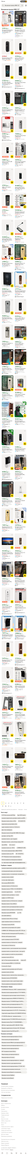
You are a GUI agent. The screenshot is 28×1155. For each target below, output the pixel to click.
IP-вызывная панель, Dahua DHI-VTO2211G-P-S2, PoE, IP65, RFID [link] (7, 291)
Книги (2, 1124)
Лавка (11, 1153)
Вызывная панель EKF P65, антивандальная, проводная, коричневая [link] (20, 581)
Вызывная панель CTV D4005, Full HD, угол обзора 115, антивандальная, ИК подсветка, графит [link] (20, 110)
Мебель (3, 1105)
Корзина (21, 1153)
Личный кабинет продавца (7, 1086)
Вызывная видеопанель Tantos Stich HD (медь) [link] (20, 291)
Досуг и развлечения (6, 1103)
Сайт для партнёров (5, 1092)
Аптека (2, 1117)
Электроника (4, 1111)
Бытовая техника (5, 1107)
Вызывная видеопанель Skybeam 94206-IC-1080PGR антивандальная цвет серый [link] (7, 715)
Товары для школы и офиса (7, 1126)
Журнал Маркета (5, 1145)
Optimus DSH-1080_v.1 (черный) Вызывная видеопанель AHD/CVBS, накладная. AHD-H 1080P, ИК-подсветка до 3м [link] (20, 318)
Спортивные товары (5, 1128)
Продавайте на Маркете (6, 1088)
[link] (8, 815)
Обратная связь (4, 1141)
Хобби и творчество (5, 1120)
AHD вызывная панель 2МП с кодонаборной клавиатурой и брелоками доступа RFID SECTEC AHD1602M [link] (20, 687)
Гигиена (3, 1109)
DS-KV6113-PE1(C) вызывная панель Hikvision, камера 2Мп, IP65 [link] (7, 474)
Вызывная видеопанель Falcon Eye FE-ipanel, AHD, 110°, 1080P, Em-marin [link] (20, 449)
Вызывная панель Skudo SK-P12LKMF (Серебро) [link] (7, 635)
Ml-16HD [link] (4, 211)
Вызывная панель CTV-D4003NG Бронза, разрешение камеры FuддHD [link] (7, 661)
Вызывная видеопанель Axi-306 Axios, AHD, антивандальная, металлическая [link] (7, 31)
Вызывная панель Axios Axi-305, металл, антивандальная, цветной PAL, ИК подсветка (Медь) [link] (7, 264)
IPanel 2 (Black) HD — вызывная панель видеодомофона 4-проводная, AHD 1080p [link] (20, 344)
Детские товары (5, 1134)
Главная (2, 1153)
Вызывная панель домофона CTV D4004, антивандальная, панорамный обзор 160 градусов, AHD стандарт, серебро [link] (7, 395)
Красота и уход (4, 1119)
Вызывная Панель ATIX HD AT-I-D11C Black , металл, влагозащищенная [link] (7, 58)
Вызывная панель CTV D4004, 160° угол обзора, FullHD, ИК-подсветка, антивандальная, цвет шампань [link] (20, 264)
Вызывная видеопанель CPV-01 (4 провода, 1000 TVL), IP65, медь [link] (20, 369)
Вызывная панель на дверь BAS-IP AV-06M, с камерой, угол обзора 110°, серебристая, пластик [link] (7, 318)
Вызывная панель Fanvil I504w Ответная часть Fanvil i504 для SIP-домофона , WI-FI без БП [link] (7, 553)
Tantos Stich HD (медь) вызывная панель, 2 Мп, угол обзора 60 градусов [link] (7, 687)
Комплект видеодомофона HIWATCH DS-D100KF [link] (7, 136)
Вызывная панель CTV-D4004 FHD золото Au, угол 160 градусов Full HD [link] (7, 527)
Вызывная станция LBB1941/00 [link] (19, 239)
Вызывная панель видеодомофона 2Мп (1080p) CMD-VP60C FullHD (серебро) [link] (7, 581)
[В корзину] (12, 25)
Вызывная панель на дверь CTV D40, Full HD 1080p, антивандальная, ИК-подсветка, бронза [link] (7, 369)
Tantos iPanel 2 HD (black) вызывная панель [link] (20, 607)
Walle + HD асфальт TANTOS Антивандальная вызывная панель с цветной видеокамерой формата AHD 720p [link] (7, 188)
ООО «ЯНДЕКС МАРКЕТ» (10, 1147)
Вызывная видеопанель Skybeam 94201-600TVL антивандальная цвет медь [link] (7, 793)
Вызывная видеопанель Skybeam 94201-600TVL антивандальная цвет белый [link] (20, 741)
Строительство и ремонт (6, 1132)
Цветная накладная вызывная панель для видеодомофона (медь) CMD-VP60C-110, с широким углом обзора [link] (20, 793)
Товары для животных (6, 1130)
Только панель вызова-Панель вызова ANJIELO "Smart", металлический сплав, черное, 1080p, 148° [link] (20, 715)
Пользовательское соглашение (8, 1139)
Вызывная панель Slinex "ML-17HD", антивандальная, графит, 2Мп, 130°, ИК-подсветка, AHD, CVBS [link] (20, 83)
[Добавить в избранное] (12, 12)
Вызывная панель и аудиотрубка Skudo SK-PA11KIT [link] (20, 636)
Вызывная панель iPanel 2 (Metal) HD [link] (20, 136)
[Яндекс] (11, 1150)
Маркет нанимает (5, 1143)
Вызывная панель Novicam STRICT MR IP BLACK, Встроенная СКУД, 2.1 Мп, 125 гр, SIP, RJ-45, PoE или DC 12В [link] (20, 421)
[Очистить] (22, 5)
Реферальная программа (6, 1097)
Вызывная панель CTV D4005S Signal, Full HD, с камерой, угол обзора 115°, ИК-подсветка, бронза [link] (7, 501)
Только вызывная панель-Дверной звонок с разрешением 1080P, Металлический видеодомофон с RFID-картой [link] (7, 741)
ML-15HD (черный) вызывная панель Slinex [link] (7, 83)
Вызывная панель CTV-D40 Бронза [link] (20, 553)
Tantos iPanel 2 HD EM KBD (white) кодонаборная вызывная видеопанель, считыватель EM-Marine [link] (20, 501)
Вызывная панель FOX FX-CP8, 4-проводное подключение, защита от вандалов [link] (20, 31)
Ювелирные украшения (6, 1136)
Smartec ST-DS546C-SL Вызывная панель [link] (7, 344)
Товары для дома (5, 1115)
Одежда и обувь (5, 1113)
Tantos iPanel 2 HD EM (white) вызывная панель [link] (7, 607)
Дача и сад (3, 1122)
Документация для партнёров (8, 1090)
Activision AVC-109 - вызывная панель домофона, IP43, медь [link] (20, 767)
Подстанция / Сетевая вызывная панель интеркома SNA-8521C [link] (20, 395)
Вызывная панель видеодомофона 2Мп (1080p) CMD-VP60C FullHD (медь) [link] (20, 474)
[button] (26, 5)
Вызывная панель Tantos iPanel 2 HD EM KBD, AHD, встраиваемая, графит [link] (7, 767)
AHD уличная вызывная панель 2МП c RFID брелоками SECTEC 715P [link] (20, 162)
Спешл (7, 1153)
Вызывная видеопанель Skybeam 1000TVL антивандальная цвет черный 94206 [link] (7, 110)
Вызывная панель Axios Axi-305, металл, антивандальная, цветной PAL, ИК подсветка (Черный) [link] (20, 527)
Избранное (16, 1153)
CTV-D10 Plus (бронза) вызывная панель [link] (20, 661)
